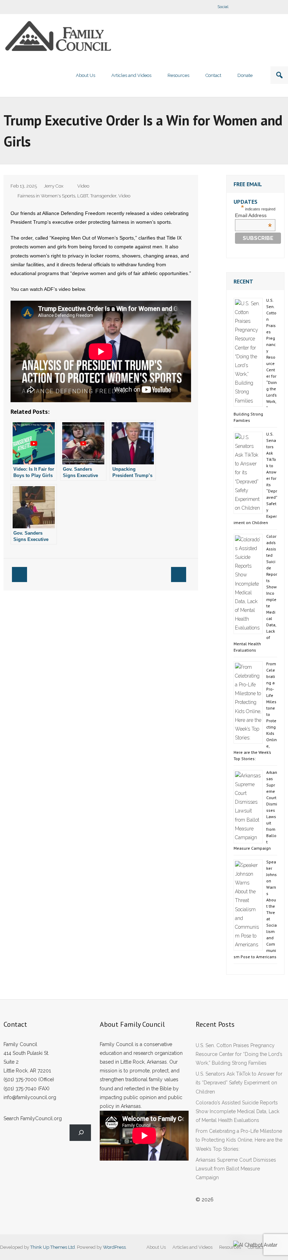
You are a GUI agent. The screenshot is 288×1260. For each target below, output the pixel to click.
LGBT (82, 195)
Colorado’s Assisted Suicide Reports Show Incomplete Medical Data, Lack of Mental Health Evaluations (237, 1111)
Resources (230, 1247)
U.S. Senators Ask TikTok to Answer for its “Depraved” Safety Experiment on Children (239, 1082)
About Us (156, 1247)
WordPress (114, 1247)
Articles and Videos (192, 1247)
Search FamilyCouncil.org (33, 1118)
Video (83, 186)
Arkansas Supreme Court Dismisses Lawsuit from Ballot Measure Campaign (236, 1168)
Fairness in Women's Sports (46, 195)
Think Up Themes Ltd (52, 1247)
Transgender (103, 195)
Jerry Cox (53, 186)
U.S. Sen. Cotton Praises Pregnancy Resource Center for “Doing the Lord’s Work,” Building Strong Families (239, 1054)
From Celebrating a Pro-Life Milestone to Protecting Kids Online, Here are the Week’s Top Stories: (239, 1139)
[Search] (80, 1132)
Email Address (253, 215)
